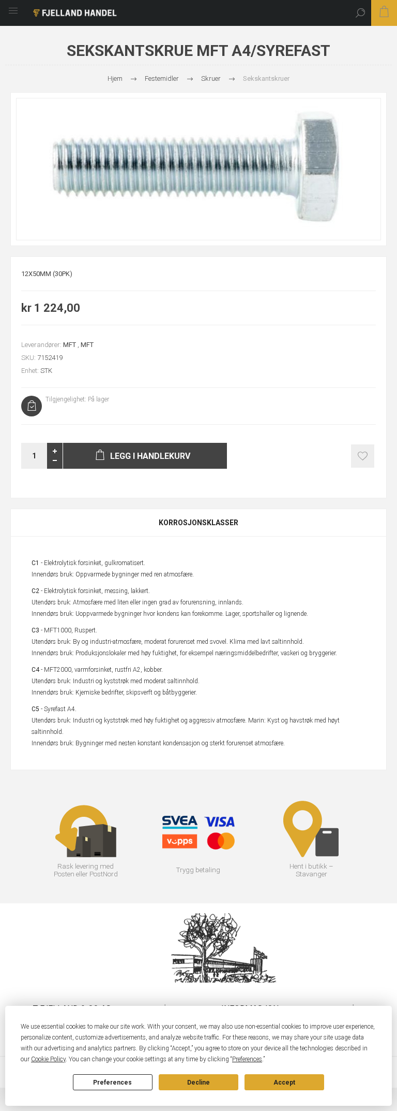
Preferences (112, 1082)
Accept (284, 1082)
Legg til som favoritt (362, 456)
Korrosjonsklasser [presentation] (198, 522)
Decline (198, 1082)
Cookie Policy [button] (48, 1059)
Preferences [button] (247, 1059)
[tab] (198, 523)
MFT (69, 345)
